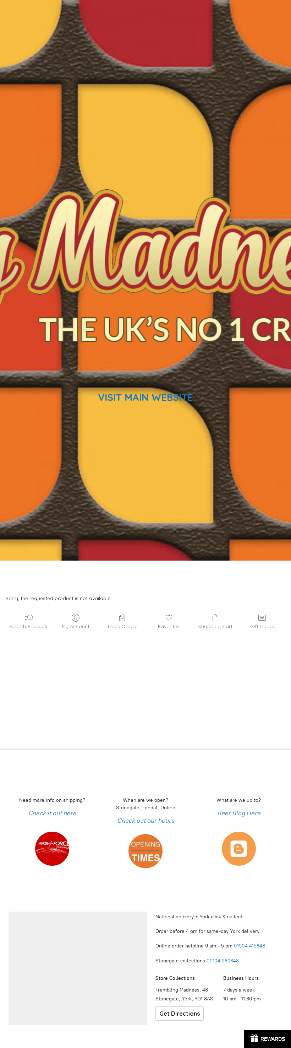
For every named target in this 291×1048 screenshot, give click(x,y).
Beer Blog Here (238, 813)
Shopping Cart (215, 626)
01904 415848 (250, 946)
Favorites (169, 626)
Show (267, 1039)
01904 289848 (223, 961)
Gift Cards (262, 626)
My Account (75, 626)
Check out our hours (145, 821)
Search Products (29, 626)
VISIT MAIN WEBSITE (145, 397)
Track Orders (122, 626)
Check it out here (52, 813)
